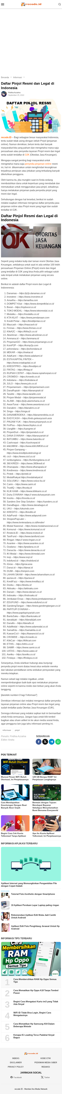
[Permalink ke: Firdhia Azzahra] (4, 93)
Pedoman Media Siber (45, 1062)
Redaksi (46, 1067)
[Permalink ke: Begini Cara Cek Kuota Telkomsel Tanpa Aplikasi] (15, 823)
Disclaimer (16, 1062)
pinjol (17, 730)
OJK (27, 154)
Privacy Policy (16, 1067)
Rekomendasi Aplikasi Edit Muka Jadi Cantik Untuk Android (33, 916)
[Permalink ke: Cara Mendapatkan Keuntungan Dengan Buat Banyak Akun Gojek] (15, 792)
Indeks (15, 1058)
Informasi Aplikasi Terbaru (19, 843)
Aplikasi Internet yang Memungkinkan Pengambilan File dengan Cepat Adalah (29, 884)
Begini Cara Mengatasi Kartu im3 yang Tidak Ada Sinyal (35, 1002)
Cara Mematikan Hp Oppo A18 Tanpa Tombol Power (35, 991)
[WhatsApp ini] (58, 742)
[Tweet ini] (45, 742)
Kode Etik (46, 1058)
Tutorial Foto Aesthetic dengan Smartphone (33, 894)
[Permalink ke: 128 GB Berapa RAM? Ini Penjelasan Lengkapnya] (46, 767)
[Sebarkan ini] (39, 742)
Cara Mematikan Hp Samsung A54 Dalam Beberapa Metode (34, 1025)
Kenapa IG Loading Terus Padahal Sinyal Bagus (33, 1036)
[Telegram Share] (52, 742)
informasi (7, 730)
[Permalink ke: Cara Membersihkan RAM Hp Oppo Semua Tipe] (31, 959)
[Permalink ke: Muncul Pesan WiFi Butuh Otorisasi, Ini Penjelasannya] (15, 767)
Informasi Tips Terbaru (16, 938)
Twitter (47, 1077)
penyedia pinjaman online (38, 164)
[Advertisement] (31, 42)
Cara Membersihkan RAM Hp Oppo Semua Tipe (34, 980)
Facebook (18, 1077)
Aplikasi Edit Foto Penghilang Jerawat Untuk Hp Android (35, 927)
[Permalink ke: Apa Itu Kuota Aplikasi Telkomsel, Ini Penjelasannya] (46, 823)
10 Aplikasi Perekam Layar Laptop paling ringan (35, 905)
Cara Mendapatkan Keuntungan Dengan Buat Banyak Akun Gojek (14, 805)
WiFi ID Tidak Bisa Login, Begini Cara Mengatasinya (32, 1013)
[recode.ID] (31, 4)
